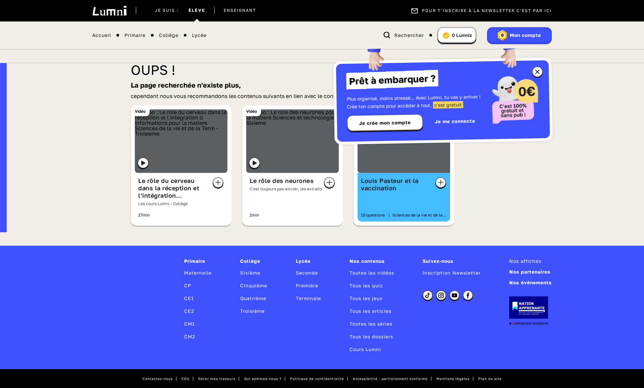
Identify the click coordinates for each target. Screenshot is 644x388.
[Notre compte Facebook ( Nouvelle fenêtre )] (468, 295)
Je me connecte (455, 121)
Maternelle (198, 273)
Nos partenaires (529, 272)
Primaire (135, 35)
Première (307, 285)
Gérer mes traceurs (216, 379)
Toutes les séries (371, 324)
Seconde (307, 273)
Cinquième (253, 285)
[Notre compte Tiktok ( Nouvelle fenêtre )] (428, 295)
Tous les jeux (366, 298)
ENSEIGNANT (240, 11)
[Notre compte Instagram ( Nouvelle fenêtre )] (441, 295)
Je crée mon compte (385, 122)
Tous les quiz (366, 285)
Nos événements (530, 282)
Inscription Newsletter (452, 273)
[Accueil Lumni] (109, 11)
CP (187, 285)
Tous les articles (370, 311)
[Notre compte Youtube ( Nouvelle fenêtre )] (454, 295)
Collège (168, 35)
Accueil (101, 35)
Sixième (250, 273)
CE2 (189, 311)
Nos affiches (525, 261)
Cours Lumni (365, 349)
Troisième (252, 311)
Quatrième (253, 298)
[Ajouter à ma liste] (218, 182)
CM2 (189, 336)
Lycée (199, 35)
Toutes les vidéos (372, 273)
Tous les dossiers (371, 336)
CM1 (189, 324)
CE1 (189, 298)
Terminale (308, 298)
